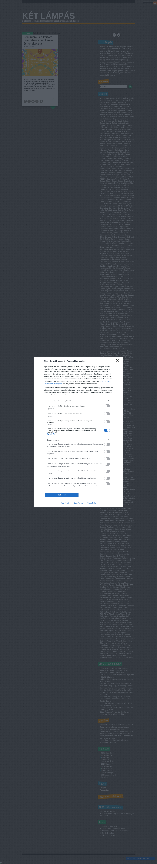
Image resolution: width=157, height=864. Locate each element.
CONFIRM (62, 495)
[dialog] (78, 432)
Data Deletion (65, 503)
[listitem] (78, 401)
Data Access (78, 503)
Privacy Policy (92, 503)
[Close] (118, 361)
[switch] (107, 405)
